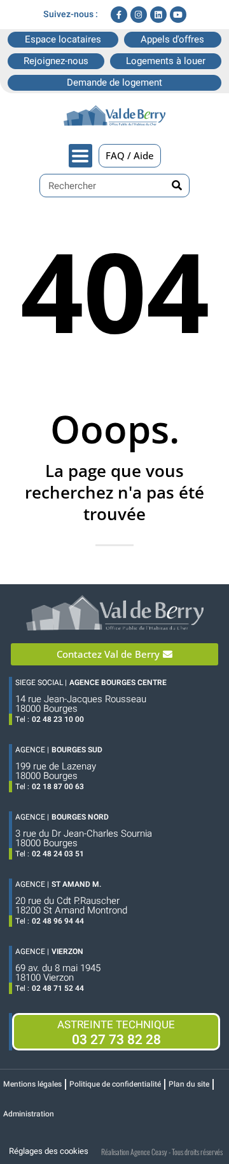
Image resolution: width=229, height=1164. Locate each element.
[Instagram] (138, 14)
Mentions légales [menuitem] (32, 1084)
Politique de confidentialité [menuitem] (115, 1084)
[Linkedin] (158, 14)
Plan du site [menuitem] (189, 1084)
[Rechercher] (177, 185)
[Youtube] (178, 14)
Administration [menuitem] (28, 1114)
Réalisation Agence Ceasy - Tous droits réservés (162, 1151)
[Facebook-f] (119, 14)
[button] (80, 155)
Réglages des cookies (48, 1151)
